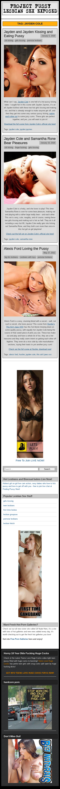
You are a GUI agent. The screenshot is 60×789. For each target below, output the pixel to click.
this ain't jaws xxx (44, 354)
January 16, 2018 (47, 143)
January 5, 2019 (48, 36)
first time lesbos (10, 510)
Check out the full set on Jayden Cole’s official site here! (30, 234)
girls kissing (20, 40)
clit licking (9, 40)
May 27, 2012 (49, 253)
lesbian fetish (9, 523)
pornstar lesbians (34, 40)
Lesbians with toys (28, 257)
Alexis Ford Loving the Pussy (26, 248)
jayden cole (14, 129)
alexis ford (13, 354)
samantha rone (26, 239)
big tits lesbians (11, 257)
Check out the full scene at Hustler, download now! (30, 349)
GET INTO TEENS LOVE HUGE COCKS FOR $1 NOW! (30, 673)
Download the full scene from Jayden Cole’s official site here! (30, 124)
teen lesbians (9, 505)
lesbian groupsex (10, 514)
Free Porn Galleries (19, 639)
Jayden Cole (23, 102)
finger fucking (21, 147)
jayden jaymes (26, 129)
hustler (22, 354)
